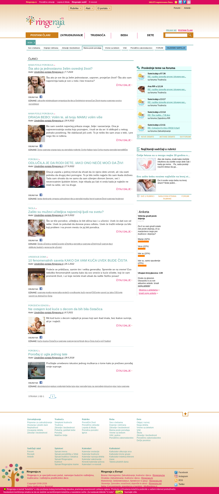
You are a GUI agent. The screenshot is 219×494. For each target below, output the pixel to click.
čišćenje (96, 292)
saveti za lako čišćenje (111, 292)
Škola (139, 433)
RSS (181, 480)
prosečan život (93, 100)
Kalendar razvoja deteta (93, 456)
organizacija (64, 100)
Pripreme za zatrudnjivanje (39, 422)
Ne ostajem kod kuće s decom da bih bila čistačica (65, 309)
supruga (111, 100)
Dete (150, 35)
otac (77, 386)
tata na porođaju (65, 150)
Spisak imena (61, 451)
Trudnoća (161, 80)
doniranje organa (51, 199)
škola (40, 244)
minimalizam (52, 100)
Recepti (30, 454)
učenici (58, 247)
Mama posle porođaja (92, 48)
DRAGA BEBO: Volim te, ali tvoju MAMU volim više (65, 117)
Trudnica (59, 425)
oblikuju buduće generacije (42, 247)
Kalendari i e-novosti (91, 464)
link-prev (49, 397)
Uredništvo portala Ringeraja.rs (48, 72)
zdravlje (41, 100)
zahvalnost (64, 199)
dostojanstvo (43, 386)
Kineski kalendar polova (93, 462)
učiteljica (69, 244)
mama (103, 100)
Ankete (187, 8)
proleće (66, 292)
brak (82, 341)
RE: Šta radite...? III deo (159, 115)
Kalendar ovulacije (90, 451)
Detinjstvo (80, 100)
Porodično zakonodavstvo (141, 48)
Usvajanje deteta (35, 430)
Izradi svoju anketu (147, 293)
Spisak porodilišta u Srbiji (66, 454)
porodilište (123, 150)
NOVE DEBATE (147, 137)
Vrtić (125, 48)
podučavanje (58, 244)
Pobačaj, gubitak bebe (65, 430)
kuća (39, 341)
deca (72, 100)
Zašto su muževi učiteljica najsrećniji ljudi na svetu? (66, 212)
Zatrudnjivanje (164, 131)
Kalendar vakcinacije (91, 459)
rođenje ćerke (80, 150)
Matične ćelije (61, 435)
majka (86, 199)
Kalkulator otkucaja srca (120, 451)
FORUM (159, 48)
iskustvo (108, 386)
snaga (54, 150)
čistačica (53, 341)
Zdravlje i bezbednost (71, 48)
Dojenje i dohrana (51, 48)
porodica (78, 244)
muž (99, 244)
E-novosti (93, 2)
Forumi (177, 8)
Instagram (183, 476)
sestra (118, 100)
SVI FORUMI (185, 137)
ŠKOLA (31, 208)
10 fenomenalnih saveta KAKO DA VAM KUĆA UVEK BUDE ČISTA (77, 260)
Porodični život (89, 422)
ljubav (90, 150)
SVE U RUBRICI (147, 196)
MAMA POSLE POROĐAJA (40, 65)
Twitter (182, 484)
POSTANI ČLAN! (185, 30)
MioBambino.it (150, 486)
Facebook (183, 472)
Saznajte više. (130, 492)
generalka (57, 292)
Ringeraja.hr (147, 478)
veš (102, 341)
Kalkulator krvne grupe (119, 454)
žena (39, 150)
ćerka (100, 150)
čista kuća (95, 341)
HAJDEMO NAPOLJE (176, 48)
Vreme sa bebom (112, 48)
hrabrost (119, 199)
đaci (111, 244)
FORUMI (185, 196)
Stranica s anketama (148, 290)
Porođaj (58, 433)
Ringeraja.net (155, 483)
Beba (124, 35)
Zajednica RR (163, 118)
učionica (47, 244)
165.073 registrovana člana (161, 2)
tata (95, 150)
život (104, 199)
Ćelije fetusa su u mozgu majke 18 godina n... (163, 155)
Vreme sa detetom (145, 427)
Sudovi (107, 341)
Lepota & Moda (63, 2)
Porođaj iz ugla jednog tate (47, 354)
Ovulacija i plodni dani (37, 425)
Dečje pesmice (144, 440)
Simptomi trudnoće (63, 422)
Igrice (84, 433)
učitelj (94, 244)
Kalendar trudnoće (90, 454)
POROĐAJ (33, 159)
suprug (98, 199)
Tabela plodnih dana (118, 462)
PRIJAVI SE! (171, 30)
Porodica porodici (90, 430)
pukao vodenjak (58, 386)
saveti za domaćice (38, 296)
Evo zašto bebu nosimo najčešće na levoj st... (163, 176)
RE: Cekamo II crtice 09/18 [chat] (164, 128)
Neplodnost (32, 427)
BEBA (30, 43)
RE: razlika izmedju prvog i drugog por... (167, 76)
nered (89, 292)
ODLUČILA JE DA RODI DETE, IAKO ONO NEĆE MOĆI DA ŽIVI (75, 163)
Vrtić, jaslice (114, 435)
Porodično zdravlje (47, 2)
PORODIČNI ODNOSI (38, 305)
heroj (91, 199)
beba (39, 199)
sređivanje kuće (78, 292)
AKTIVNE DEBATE (167, 137)
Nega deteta (142, 425)
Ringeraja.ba (159, 475)
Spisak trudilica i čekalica (66, 456)
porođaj (113, 150)
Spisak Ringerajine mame (67, 464)
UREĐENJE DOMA (37, 257)
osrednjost (34, 104)
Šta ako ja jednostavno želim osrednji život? (60, 68)
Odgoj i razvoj (143, 422)
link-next (55, 397)
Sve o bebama (34, 48)
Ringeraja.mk (155, 481)
